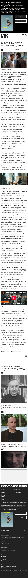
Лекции (2, 498)
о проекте (16, 493)
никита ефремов (5, 351)
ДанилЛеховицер (7, 449)
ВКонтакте (3, 556)
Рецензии (5, 50)
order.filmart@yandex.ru (6, 552)
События (3, 493)
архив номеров (17, 492)
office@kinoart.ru (4, 547)
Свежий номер (17, 489)
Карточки (5, 448)
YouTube (3, 558)
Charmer (14, 566)
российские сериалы (16, 351)
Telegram (3, 560)
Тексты (2, 499)
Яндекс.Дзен (4, 559)
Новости (3, 495)
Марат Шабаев (18, 50)
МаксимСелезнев (7, 412)
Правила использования (6, 564)
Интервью (5, 372)
